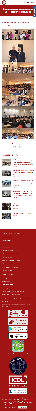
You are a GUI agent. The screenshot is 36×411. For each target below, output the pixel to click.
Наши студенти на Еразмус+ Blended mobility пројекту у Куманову (23, 183)
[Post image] (6, 162)
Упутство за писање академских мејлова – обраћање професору (16, 305)
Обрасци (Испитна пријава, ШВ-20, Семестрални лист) (17, 298)
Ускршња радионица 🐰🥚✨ (23, 213)
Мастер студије (7, 257)
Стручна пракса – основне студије (11, 288)
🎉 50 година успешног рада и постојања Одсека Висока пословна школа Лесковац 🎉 (23, 162)
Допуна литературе (7, 284)
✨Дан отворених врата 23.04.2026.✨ (21, 205)
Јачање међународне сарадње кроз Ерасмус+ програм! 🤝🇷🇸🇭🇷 (23, 172)
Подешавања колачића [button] (9, 407)
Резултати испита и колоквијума (11, 260)
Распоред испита (6, 278)
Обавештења (5, 247)
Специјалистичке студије (10, 253)
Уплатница (5, 301)
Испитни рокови (6, 237)
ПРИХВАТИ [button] (22, 407)
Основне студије (8, 250)
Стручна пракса (6, 240)
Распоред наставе (7, 281)
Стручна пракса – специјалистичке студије (14, 291)
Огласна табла (6, 243)
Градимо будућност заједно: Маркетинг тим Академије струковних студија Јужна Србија (22, 194)
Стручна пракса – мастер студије (11, 294)
